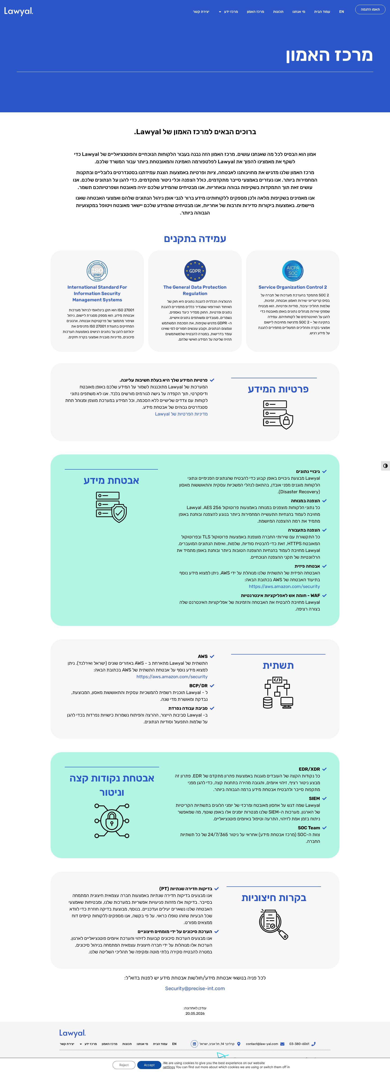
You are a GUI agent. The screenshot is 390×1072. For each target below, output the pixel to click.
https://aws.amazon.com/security (284, 586)
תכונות (278, 11)
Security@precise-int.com (195, 988)
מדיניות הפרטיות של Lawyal (181, 414)
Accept (149, 1065)
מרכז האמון (255, 11)
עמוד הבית (322, 11)
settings (169, 1067)
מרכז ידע (231, 11)
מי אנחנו (298, 11)
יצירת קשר (201, 11)
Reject (124, 1065)
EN (341, 11)
